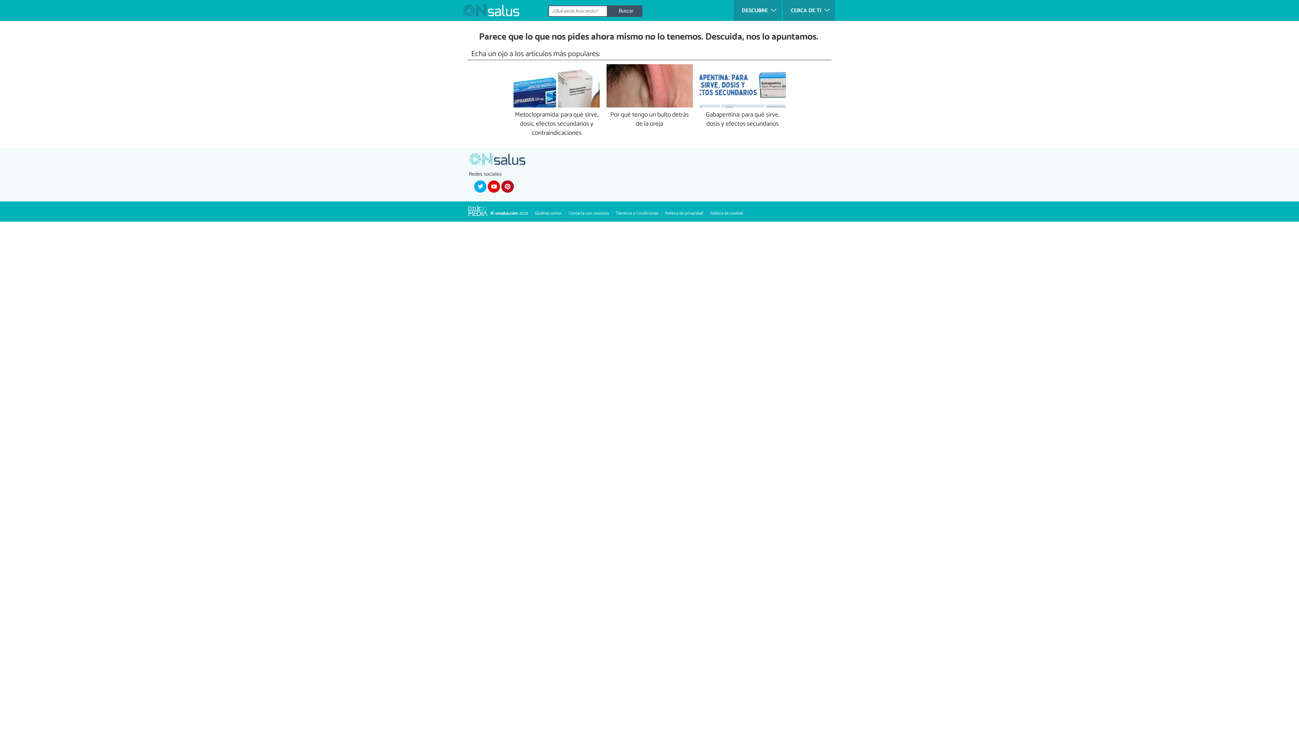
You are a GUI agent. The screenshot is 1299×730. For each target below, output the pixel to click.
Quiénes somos (548, 213)
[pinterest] (507, 186)
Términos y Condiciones (637, 213)
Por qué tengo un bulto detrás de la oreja (649, 120)
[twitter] (480, 186)
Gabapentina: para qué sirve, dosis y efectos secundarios (742, 120)
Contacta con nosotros (589, 213)
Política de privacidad (684, 213)
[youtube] (494, 186)
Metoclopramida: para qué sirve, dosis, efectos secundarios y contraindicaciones (556, 124)
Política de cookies (726, 213)
